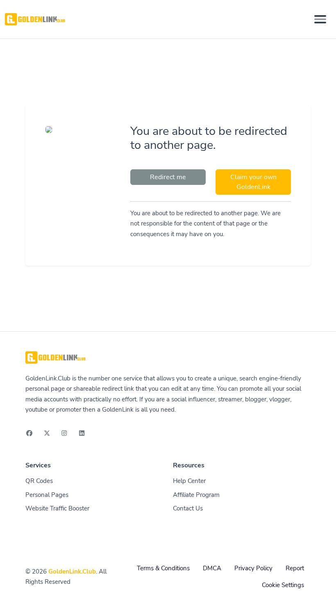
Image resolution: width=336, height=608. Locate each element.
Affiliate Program (196, 495)
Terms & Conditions (163, 568)
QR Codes (39, 481)
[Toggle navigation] (320, 19)
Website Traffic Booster (57, 508)
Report (295, 568)
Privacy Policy (253, 568)
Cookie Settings (283, 585)
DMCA (212, 568)
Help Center (189, 481)
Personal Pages (46, 495)
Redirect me (168, 177)
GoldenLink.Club (72, 571)
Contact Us (188, 508)
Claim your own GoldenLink (253, 182)
